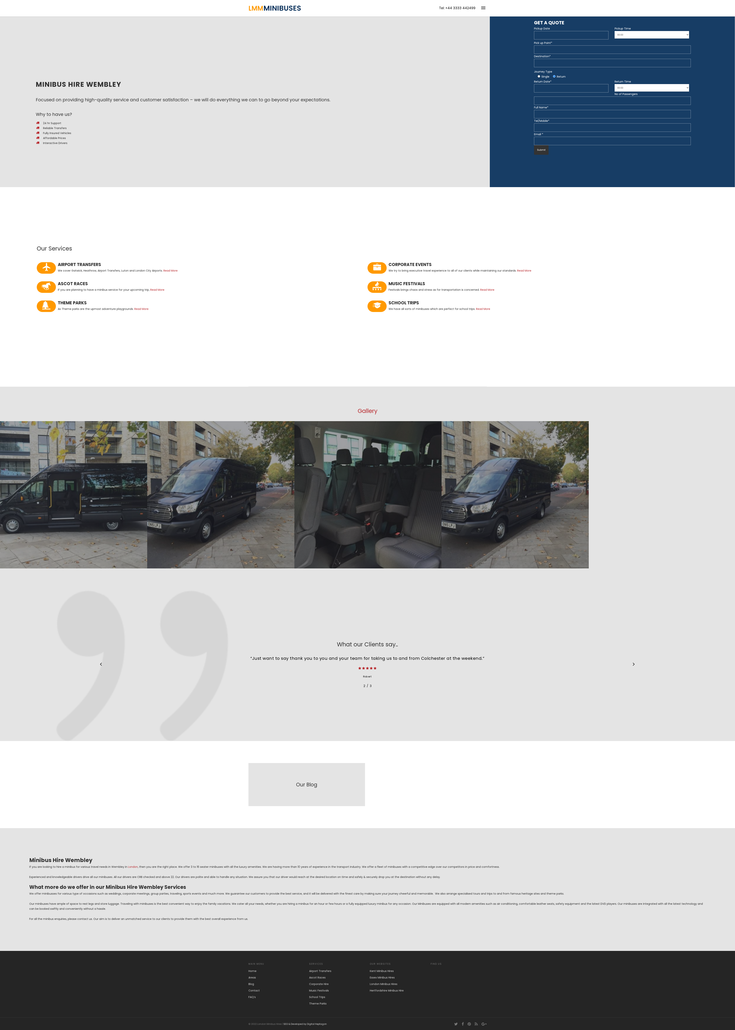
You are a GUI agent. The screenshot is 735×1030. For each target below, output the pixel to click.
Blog (251, 984)
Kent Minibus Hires (382, 971)
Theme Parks (318, 1003)
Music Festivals (319, 990)
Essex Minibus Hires (382, 977)
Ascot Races (317, 977)
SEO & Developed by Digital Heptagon (305, 1024)
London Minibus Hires (383, 984)
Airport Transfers (320, 971)
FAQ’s (252, 997)
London (133, 867)
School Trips (317, 997)
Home (252, 971)
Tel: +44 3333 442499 (457, 8)
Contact (254, 990)
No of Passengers (626, 94)
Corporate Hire (319, 984)
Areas (252, 977)
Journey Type (543, 72)
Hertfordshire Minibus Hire (387, 990)
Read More (170, 271)
